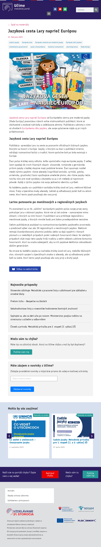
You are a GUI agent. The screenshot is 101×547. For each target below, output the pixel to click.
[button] (49, 14)
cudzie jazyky (14, 42)
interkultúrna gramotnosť (18, 47)
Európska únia (27, 42)
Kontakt (11, 491)
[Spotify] (65, 9)
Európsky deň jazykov (74, 42)
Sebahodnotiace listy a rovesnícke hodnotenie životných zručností (43, 308)
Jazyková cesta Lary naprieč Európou (27, 117)
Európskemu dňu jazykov (34, 128)
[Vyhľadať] (96, 9)
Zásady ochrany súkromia (18, 495)
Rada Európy (85, 47)
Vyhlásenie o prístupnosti (18, 500)
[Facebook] (55, 9)
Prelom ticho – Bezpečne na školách (28, 301)
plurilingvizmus (72, 47)
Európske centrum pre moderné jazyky (49, 42)
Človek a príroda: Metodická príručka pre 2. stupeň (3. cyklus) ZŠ (43, 326)
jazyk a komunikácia (38, 47)
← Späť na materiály (18, 24)
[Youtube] (60, 9)
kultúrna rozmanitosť (55, 47)
